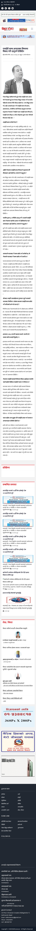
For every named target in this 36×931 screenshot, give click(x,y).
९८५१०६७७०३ (4, 883)
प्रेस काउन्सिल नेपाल (6, 831)
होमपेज (3, 794)
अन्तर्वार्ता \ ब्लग (5, 810)
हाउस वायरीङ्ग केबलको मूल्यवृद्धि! (23, 15)
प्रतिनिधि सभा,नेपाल (6, 821)
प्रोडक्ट (2, 797)
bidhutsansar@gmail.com (13, 917)
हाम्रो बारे (20, 824)
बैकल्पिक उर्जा (4, 804)
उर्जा (19, 794)
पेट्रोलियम (3, 800)
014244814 (9, 920)
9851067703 (8, 922)
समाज (2, 807)
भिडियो (3, 824)
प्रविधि (19, 800)
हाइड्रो (19, 797)
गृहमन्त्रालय (20, 828)
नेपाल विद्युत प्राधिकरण (6, 828)
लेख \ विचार (21, 810)
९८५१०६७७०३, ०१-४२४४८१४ (8, 897)
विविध (19, 804)
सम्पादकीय (20, 807)
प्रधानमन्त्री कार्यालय (22, 821)
